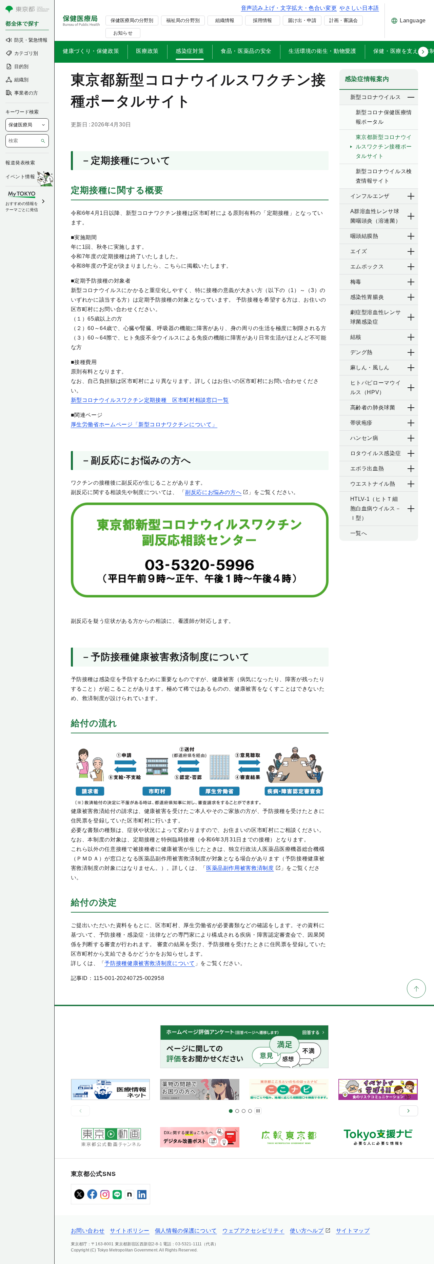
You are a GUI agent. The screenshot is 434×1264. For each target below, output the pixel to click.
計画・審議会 (343, 20)
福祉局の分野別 (182, 20)
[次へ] (408, 1110)
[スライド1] (231, 1111)
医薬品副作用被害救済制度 (240, 868)
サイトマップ (353, 1231)
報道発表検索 (20, 162)
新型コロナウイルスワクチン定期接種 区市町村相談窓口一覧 (150, 400)
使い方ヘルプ (307, 1231)
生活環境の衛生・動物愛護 (322, 51)
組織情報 (224, 20)
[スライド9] (243, 1111)
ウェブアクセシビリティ (253, 1231)
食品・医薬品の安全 (246, 51)
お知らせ (122, 33)
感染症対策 (190, 51)
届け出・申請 (302, 20)
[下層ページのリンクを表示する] (411, 97)
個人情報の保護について (186, 1231)
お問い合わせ (88, 1231)
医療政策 (147, 51)
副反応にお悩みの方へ (213, 492)
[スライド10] (250, 1111)
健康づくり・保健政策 (91, 51)
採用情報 (262, 20)
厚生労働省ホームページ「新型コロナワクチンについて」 (144, 424)
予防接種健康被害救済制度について (149, 963)
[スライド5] (237, 1111)
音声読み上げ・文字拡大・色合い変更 (289, 8)
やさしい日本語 (359, 8)
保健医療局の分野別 (132, 20)
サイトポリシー (129, 1231)
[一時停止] (258, 1110)
